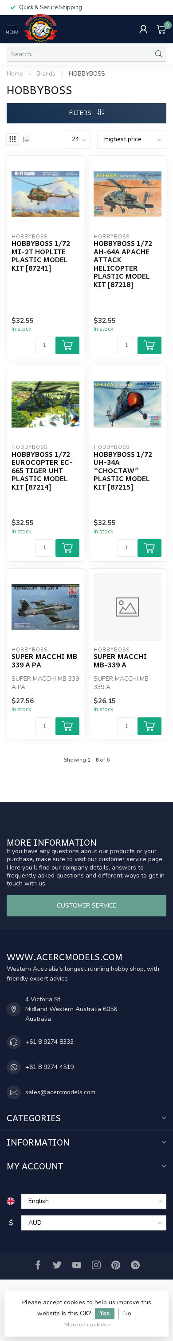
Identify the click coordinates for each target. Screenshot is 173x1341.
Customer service (87, 905)
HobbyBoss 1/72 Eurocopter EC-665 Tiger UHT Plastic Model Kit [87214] (42, 470)
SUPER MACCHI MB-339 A (120, 660)
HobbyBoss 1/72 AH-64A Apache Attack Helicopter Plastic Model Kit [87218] (123, 263)
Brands (45, 74)
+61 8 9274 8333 (49, 1042)
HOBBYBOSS (87, 74)
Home (15, 74)
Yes (105, 1313)
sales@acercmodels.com (60, 1092)
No (127, 1313)
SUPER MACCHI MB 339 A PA (44, 660)
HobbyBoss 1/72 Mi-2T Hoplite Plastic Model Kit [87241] (41, 255)
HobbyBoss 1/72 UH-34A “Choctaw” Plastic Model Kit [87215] (123, 470)
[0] (161, 29)
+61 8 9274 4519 (49, 1067)
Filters (81, 113)
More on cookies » (87, 1324)
